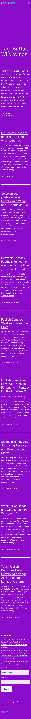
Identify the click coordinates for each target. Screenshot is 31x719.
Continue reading (15, 107)
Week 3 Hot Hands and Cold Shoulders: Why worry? (14, 509)
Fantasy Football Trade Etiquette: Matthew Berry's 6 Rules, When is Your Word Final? (14, 644)
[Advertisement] (15, 27)
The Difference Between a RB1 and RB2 (14, 639)
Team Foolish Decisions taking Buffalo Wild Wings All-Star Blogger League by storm (13, 574)
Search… (4, 678)
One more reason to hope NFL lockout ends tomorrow (14, 136)
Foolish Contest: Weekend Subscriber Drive (15, 323)
